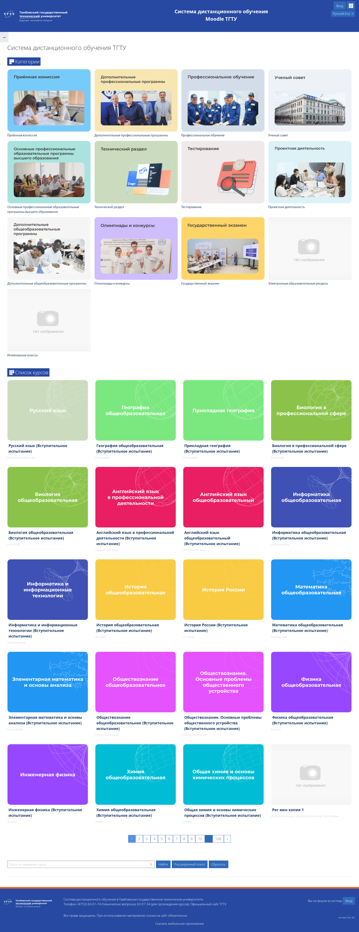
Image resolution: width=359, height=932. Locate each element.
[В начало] (30, 903)
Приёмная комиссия (20, 457)
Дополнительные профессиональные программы (305, 816)
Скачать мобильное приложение (179, 923)
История (100, 637)
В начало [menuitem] (322, 13)
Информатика (280, 544)
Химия (99, 822)
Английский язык (106, 550)
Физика (275, 729)
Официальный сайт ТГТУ (208, 904)
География (102, 457)
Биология (277, 457)
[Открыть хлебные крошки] (4, 37)
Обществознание (107, 735)
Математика (279, 637)
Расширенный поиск (190, 864)
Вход (339, 6)
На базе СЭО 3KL (346, 917)
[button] (343, 14)
